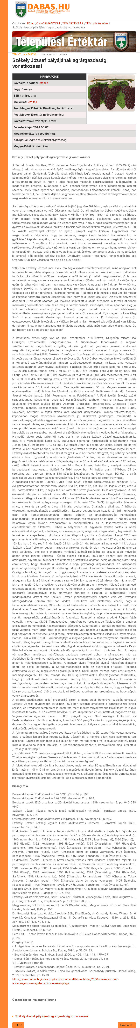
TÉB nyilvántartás (24, 54)
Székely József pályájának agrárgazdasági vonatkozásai (51, 1016)
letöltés (43, 83)
